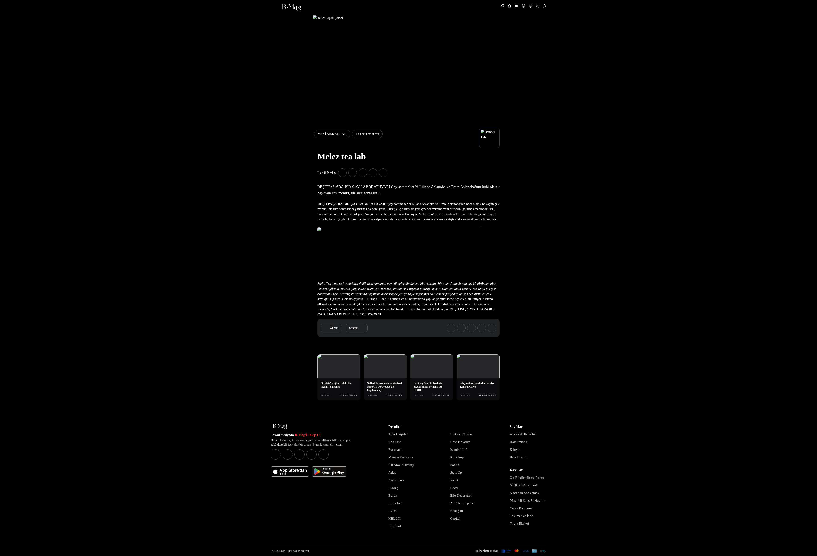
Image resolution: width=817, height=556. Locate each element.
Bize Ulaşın (518, 457)
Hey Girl (394, 526)
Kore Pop (457, 457)
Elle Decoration (461, 495)
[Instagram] (276, 454)
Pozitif (455, 465)
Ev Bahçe (395, 503)
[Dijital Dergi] (523, 6)
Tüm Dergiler (398, 434)
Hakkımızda (518, 442)
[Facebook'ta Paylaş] (342, 172)
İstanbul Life (459, 449)
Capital (455, 518)
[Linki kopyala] (383, 172)
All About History (401, 465)
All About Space (462, 503)
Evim (392, 511)
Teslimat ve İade (521, 516)
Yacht (454, 480)
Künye (514, 449)
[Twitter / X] (299, 454)
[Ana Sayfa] (280, 426)
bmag (282, 550)
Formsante (395, 449)
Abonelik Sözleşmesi (525, 493)
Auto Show (396, 480)
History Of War (461, 434)
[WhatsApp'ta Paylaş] (363, 172)
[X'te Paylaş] (352, 172)
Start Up (456, 472)
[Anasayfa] (509, 6)
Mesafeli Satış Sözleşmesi (528, 500)
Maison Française (400, 457)
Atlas (392, 472)
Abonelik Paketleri (523, 434)
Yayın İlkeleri (519, 523)
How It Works (460, 442)
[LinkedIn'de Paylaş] (373, 172)
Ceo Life (394, 442)
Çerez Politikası (521, 508)
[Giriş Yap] (544, 6)
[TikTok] (323, 454)
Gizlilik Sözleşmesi (523, 485)
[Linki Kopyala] (492, 328)
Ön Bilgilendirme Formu (527, 477)
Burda (392, 495)
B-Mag (393, 488)
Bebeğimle (458, 511)
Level (454, 488)
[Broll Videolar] (530, 6)
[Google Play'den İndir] (329, 471)
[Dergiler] (516, 6)
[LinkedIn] (311, 454)
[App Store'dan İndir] (290, 471)
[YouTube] (288, 454)
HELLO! (394, 518)
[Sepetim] (537, 6)
